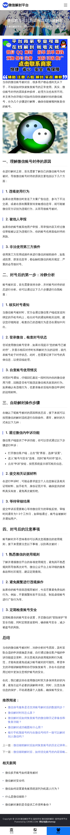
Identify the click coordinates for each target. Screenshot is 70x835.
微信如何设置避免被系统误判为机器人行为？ (32, 788)
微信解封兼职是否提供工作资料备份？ (28, 804)
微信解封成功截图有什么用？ (25, 727)
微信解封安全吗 (14, 780)
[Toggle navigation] (65, 5)
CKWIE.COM (32, 821)
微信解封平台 (15, 26)
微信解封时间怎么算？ (21, 712)
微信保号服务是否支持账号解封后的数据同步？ (36, 707)
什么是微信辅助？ (16, 796)
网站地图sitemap (47, 821)
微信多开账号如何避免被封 (22, 772)
